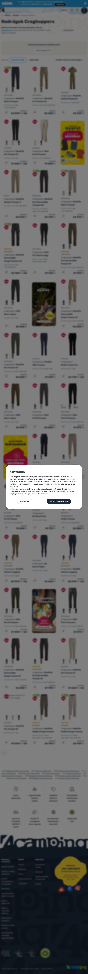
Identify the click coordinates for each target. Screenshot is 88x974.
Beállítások (24, 501)
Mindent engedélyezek (59, 501)
